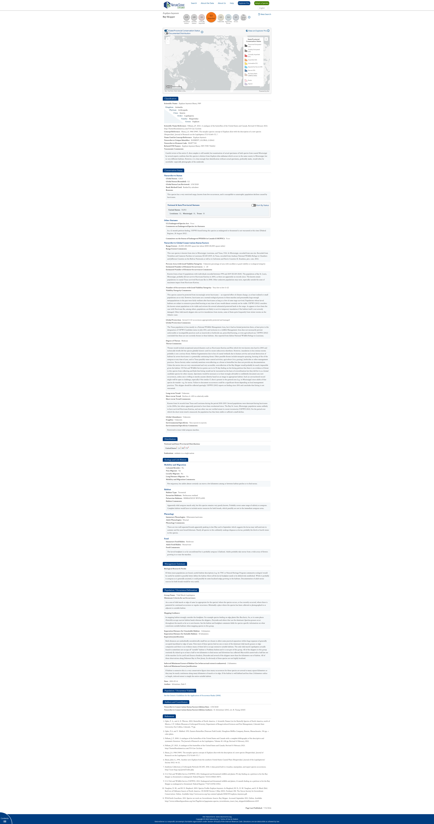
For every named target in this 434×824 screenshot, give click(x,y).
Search (194, 3)
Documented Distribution (179, 33)
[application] (217, 64)
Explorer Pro (244, 3)
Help (232, 3)
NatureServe (213, 819)
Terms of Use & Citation (229, 819)
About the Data (207, 3)
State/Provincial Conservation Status (184, 30)
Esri (268, 91)
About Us (222, 3)
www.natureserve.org (223, 817)
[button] (168, 39)
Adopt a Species (261, 3)
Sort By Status (263, 205)
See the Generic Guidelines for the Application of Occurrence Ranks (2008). (192, 695)
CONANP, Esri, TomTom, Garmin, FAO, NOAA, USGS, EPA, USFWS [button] (185, 91)
